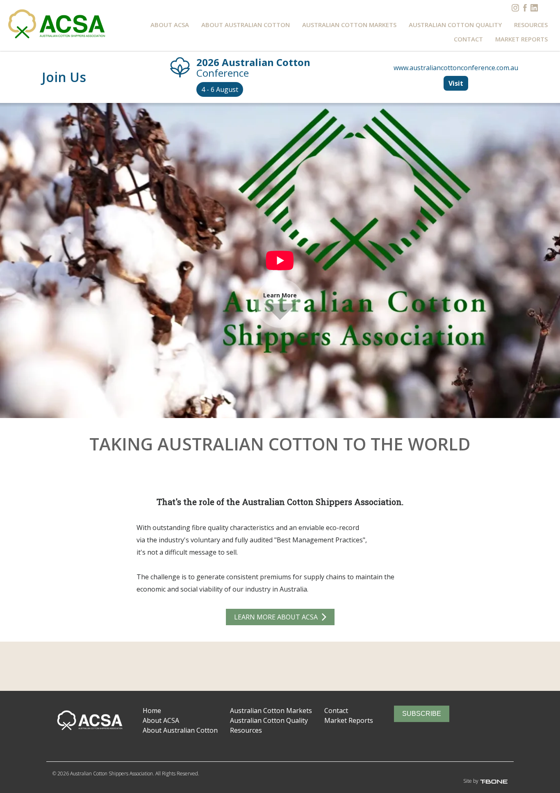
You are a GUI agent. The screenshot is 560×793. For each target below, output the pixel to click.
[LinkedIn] (534, 7)
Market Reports (521, 39)
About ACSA (169, 25)
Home (152, 710)
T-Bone (500, 781)
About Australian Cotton (245, 25)
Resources (531, 25)
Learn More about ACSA (276, 617)
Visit (455, 83)
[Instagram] (515, 7)
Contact (468, 39)
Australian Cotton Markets (349, 25)
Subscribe (421, 713)
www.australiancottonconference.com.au (456, 67)
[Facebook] (524, 7)
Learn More (280, 295)
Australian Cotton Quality (455, 25)
